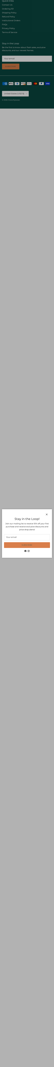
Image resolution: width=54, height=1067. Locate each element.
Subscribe (27, 545)
